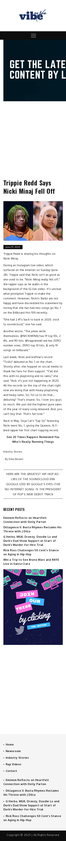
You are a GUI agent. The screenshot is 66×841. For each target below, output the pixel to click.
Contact (11, 771)
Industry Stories (12, 451)
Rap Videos (13, 764)
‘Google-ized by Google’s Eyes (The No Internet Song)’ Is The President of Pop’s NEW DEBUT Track (33, 489)
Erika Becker (16, 459)
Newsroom (13, 751)
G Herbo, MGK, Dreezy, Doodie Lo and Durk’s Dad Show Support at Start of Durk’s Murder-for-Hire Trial (30, 541)
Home (10, 744)
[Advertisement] (33, 137)
